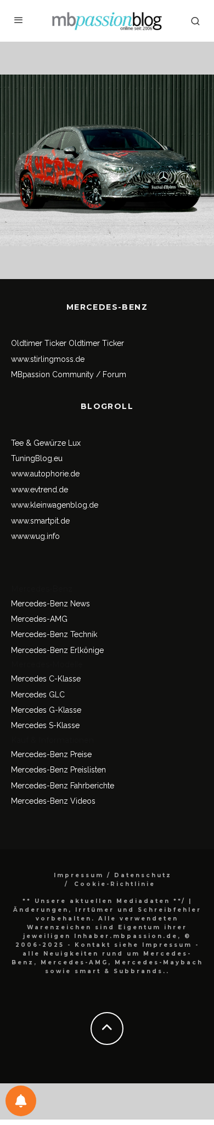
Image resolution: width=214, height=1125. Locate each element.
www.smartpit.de (40, 520)
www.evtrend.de (39, 489)
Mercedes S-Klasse (45, 725)
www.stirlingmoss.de (48, 359)
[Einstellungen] (20, 1101)
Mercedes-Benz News (50, 603)
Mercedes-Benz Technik (54, 634)
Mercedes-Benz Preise (51, 754)
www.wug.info (35, 536)
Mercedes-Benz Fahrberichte (62, 785)
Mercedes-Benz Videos (53, 801)
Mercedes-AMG (39, 619)
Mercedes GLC (38, 694)
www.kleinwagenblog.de (54, 505)
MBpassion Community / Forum (68, 374)
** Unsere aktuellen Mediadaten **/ (103, 901)
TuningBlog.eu (37, 458)
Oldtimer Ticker (38, 343)
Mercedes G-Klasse (46, 710)
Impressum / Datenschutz (113, 875)
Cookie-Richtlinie (114, 884)
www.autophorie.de (45, 473)
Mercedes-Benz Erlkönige (57, 650)
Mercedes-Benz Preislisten (58, 769)
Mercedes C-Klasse (46, 678)
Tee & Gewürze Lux (46, 443)
